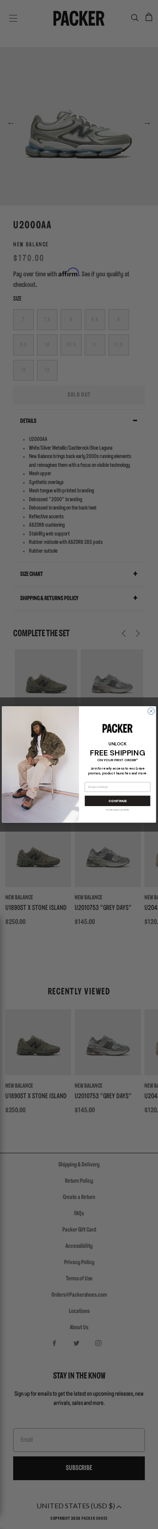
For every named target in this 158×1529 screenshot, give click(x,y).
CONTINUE (117, 801)
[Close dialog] (151, 711)
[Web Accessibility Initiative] (3, 1518)
